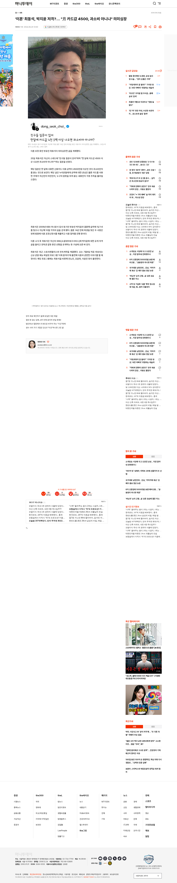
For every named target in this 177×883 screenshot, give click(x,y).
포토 (147, 819)
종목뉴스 (17, 807)
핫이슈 (104, 807)
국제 (135, 825)
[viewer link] (102, 139)
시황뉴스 (17, 802)
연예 (147, 795)
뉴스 (81, 802)
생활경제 (137, 807)
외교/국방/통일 (41, 813)
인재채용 (25, 874)
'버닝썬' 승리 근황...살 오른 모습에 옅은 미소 (143, 499)
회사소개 (18, 874)
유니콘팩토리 (114, 3)
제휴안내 (82, 874)
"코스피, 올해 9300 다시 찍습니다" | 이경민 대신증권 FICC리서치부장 (143, 677)
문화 (135, 819)
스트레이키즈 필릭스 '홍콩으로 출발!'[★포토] (143, 648)
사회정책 (137, 813)
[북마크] (155, 26)
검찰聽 (60, 825)
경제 (135, 802)
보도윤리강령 (114, 874)
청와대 (38, 807)
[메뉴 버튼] (159, 3)
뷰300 (38, 825)
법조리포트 (62, 807)
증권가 (16, 825)
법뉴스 (60, 802)
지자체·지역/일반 (42, 819)
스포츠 (148, 801)
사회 (20, 13)
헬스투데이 (84, 825)
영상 (147, 813)
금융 (125, 802)
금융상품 (17, 813)
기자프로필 (150, 825)
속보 (125, 836)
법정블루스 (62, 819)
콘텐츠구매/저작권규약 (93, 874)
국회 (37, 802)
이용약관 (67, 874)
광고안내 (74, 874)
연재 (103, 813)
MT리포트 (54, 3)
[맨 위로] (172, 873)
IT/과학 (126, 825)
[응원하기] (48, 341)
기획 (103, 819)
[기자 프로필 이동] (32, 344)
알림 (147, 836)
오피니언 (137, 830)
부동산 (125, 819)
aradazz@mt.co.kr (45, 345)
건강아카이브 (85, 819)
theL (87, 3)
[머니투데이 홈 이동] (23, 854)
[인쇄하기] (160, 26)
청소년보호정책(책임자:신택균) (53, 874)
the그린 (83, 830)
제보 (147, 830)
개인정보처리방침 (35, 874)
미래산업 (126, 830)
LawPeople (62, 830)
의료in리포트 (84, 813)
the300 (76, 3)
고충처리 (105, 874)
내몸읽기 (83, 807)
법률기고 (61, 836)
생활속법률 (62, 813)
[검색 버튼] (154, 3)
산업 (125, 807)
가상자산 (17, 819)
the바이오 (99, 3)
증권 (66, 3)
